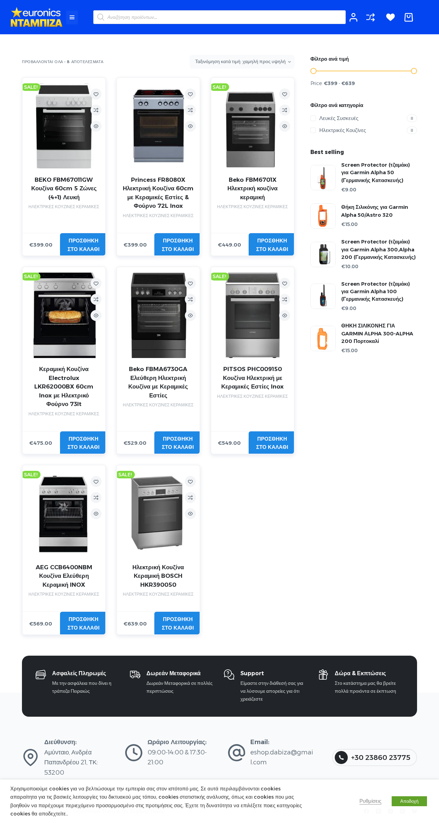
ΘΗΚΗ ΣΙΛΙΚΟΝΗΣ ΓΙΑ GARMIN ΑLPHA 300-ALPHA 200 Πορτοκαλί (377, 333)
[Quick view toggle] (96, 126)
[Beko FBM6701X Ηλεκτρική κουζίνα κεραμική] (252, 126)
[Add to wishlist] (96, 93)
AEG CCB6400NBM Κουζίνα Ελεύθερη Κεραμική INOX (64, 576)
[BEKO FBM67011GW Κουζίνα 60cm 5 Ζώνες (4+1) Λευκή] (64, 126)
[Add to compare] (96, 110)
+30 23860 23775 (380, 757)
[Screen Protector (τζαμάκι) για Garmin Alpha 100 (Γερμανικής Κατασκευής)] (323, 296)
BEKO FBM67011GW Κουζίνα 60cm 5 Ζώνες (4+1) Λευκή (64, 188)
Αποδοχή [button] (409, 801)
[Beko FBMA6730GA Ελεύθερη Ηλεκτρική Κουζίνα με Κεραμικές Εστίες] (158, 315)
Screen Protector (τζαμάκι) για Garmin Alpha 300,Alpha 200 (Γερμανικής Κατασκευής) (378, 249)
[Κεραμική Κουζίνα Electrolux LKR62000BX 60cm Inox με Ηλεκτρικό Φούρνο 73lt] (64, 315)
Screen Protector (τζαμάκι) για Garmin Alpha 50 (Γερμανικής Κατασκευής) (375, 172)
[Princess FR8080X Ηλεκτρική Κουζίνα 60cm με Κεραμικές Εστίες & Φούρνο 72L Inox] (158, 126)
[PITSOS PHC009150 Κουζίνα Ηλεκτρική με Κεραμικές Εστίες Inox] (252, 315)
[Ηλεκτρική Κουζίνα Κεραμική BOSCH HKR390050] (158, 513)
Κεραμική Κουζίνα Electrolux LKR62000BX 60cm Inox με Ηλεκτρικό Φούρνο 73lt (63, 386)
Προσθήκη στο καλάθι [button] (83, 244)
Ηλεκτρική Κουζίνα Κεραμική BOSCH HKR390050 (158, 576)
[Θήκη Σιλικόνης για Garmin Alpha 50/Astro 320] (323, 216)
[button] (72, 17)
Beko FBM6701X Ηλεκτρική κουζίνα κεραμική (252, 188)
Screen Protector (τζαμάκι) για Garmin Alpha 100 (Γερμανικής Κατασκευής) (375, 291)
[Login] (353, 17)
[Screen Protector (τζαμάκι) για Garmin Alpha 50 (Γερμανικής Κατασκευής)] (323, 177)
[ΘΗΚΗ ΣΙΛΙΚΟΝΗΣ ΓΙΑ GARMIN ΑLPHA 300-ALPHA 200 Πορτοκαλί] (323, 338)
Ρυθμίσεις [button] (370, 801)
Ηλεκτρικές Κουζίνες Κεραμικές (63, 206)
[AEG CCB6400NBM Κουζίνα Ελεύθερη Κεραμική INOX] (64, 513)
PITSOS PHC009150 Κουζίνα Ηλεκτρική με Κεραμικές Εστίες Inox (252, 378)
